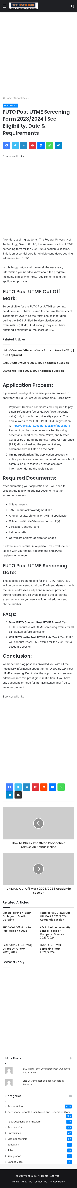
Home (8, 98)
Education (13, 1144)
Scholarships (15, 1127)
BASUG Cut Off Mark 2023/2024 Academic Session (36, 363)
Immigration (14, 1156)
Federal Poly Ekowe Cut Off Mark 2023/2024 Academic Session (55, 916)
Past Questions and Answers (24, 1121)
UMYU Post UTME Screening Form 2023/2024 (50, 949)
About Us (26, 1181)
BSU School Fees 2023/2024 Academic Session (33, 371)
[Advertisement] (38, 54)
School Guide (21, 98)
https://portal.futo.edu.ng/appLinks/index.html (41, 425)
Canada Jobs (15, 1161)
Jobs (10, 1150)
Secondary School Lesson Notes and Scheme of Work (39, 1112)
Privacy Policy (57, 1181)
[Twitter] (18, 787)
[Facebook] (9, 787)
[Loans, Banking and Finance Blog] (23, 6)
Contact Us (41, 1181)
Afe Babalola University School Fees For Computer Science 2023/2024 (55, 932)
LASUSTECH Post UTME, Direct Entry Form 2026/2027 (17, 949)
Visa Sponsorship (17, 1138)
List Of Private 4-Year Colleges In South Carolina (17, 916)
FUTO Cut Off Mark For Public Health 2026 (17, 929)
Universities (14, 1133)
